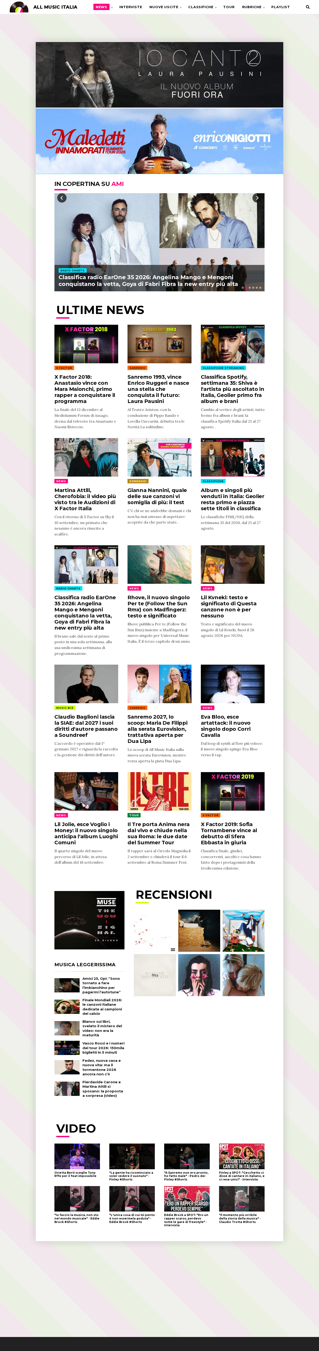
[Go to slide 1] (243, 288)
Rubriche (252, 7)
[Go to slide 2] (246, 288)
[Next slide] (257, 198)
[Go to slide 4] (253, 288)
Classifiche (200, 7)
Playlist (280, 7)
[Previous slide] (62, 198)
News (101, 7)
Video (76, 1128)
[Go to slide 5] (257, 288)
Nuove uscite (163, 7)
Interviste (130, 7)
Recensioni (174, 895)
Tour (228, 7)
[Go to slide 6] (260, 288)
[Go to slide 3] (250, 288)
